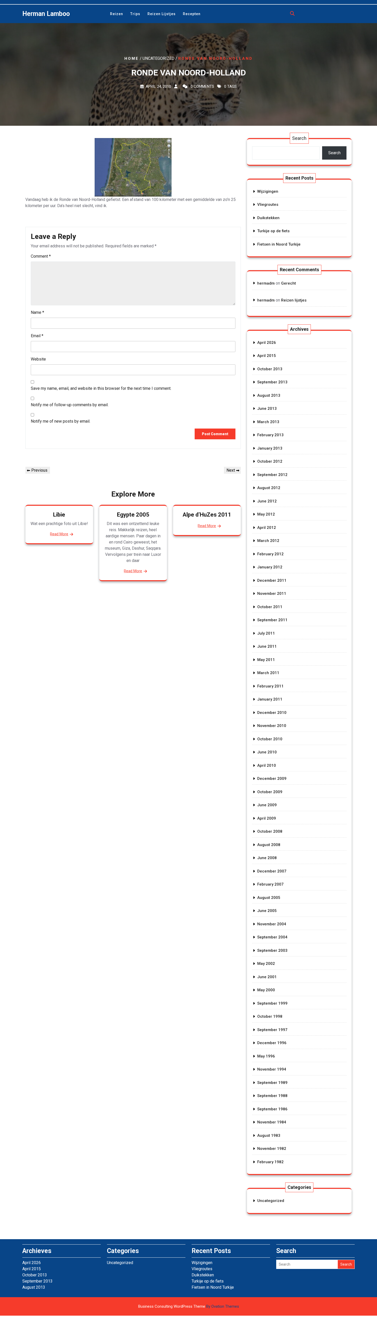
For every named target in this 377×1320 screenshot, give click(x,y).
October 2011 (269, 607)
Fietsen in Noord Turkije (279, 244)
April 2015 (266, 355)
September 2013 (272, 382)
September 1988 (272, 1095)
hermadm (266, 283)
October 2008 (269, 831)
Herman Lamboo (46, 13)
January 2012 (269, 567)
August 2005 (268, 897)
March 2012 (268, 540)
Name (37, 312)
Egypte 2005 (133, 514)
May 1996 (266, 1056)
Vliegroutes (267, 204)
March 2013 (268, 422)
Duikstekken (268, 218)
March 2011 (268, 673)
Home (131, 58)
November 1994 (271, 1069)
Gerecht (288, 283)
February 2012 (270, 554)
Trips (135, 14)
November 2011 (271, 593)
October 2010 (269, 739)
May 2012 (266, 514)
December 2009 (271, 778)
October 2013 (269, 369)
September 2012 (272, 474)
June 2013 (267, 408)
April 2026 (266, 342)
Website (38, 359)
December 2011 (271, 580)
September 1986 (272, 1109)
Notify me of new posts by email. (60, 421)
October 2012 (269, 461)
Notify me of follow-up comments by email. (69, 404)
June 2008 (267, 858)
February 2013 (270, 435)
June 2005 (267, 910)
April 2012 (266, 527)
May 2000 (266, 990)
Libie (59, 514)
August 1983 (268, 1135)
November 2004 (271, 924)
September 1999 (272, 1003)
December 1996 (271, 1043)
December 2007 (271, 871)
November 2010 (271, 725)
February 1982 (270, 1162)
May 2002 (266, 963)
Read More (59, 534)
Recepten (192, 14)
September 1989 (272, 1082)
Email (37, 335)
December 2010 (271, 712)
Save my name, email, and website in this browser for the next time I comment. (101, 388)
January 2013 (269, 448)
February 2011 (270, 686)
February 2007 (270, 884)
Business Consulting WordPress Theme (188, 1306)
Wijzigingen (267, 191)
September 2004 (272, 937)
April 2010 (266, 765)
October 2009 (269, 792)
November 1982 (271, 1148)
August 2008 (268, 844)
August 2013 (268, 395)
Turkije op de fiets (273, 231)
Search (299, 138)
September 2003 (272, 950)
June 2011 (267, 646)
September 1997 (272, 1029)
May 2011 (266, 659)
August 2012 (268, 488)
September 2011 (272, 620)
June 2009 (267, 805)
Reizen (116, 14)
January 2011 (269, 699)
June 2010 (267, 752)
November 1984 (271, 1122)
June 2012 (267, 501)
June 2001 (267, 977)
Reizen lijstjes (161, 14)
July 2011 (266, 633)
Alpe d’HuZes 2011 (207, 514)
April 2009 (266, 818)
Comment (41, 256)
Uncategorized (270, 1200)
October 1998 (269, 1016)
